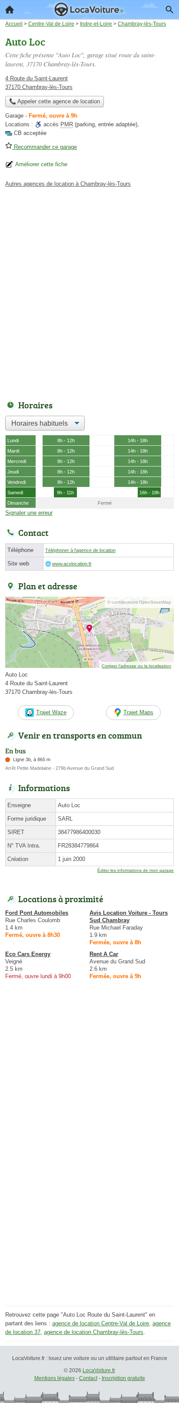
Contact (88, 1378)
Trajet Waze (51, 712)
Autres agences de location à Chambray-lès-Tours (68, 184)
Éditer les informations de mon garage (135, 870)
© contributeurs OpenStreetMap (139, 602)
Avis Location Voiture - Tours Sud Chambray (129, 916)
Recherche (169, 9)
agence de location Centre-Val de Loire (100, 1323)
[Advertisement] (89, 291)
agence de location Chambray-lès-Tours (93, 1332)
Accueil (9, 9)
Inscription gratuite (123, 1378)
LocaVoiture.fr (99, 1370)
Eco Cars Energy (27, 954)
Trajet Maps (138, 712)
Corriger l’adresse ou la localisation (136, 666)
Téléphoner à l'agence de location (80, 550)
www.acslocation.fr (72, 563)
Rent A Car (104, 954)
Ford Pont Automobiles (36, 913)
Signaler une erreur (29, 512)
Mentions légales (54, 1378)
